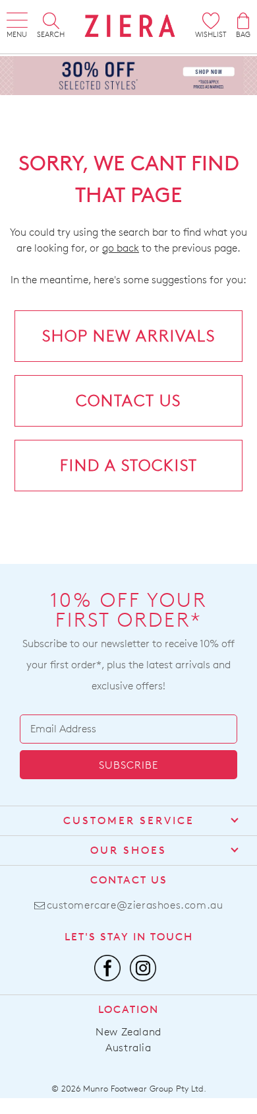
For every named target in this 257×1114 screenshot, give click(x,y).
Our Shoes (128, 850)
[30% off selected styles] (128, 74)
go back (120, 248)
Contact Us (128, 880)
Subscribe (128, 765)
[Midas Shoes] (130, 26)
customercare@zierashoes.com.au (135, 905)
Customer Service (128, 820)
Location (128, 1009)
